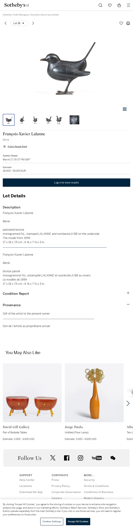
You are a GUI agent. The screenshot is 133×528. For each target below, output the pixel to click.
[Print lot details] (128, 23)
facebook (66, 458)
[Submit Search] (100, 5)
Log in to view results (66, 182)
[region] (66, 513)
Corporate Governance (66, 492)
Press (55, 480)
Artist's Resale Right (17, 146)
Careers (57, 498)
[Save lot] (121, 23)
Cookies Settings (51, 521)
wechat (112, 458)
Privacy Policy (61, 486)
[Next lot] (33, 23)
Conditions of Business (98, 492)
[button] (66, 66)
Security (89, 480)
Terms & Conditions (96, 486)
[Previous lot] (5, 23)
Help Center (27, 480)
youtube (97, 458)
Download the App (31, 492)
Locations (25, 486)
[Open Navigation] (128, 5)
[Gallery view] (124, 109)
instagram (80, 458)
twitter (52, 458)
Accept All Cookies (78, 521)
